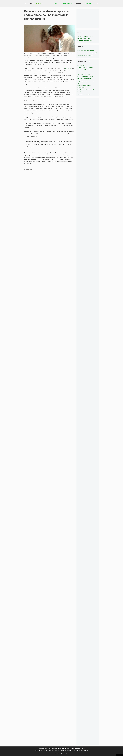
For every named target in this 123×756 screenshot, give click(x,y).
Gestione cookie (119, 754)
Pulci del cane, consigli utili (84, 85)
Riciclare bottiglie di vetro (83, 38)
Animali (78, 3)
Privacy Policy (64, 753)
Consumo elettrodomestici (84, 78)
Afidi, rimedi (80, 65)
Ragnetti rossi (80, 87)
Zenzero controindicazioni (84, 94)
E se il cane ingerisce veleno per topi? (87, 53)
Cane (31, 169)
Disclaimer (57, 753)
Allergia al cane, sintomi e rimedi (85, 67)
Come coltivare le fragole (83, 74)
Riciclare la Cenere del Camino (85, 40)
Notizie (57, 3)
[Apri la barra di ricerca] (97, 3)
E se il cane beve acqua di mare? (85, 50)
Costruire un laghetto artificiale (85, 36)
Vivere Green (88, 3)
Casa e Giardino (67, 3)
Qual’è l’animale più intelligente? (85, 55)
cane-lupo (68, 68)
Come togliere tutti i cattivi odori (85, 76)
